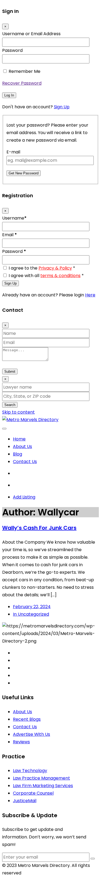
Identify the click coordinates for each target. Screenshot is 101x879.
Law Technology (30, 770)
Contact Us (25, 461)
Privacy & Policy (55, 268)
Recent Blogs (27, 719)
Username (14, 218)
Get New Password (24, 173)
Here (90, 295)
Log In (9, 95)
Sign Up (61, 107)
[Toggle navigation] (4, 428)
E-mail (13, 152)
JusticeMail (24, 801)
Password (12, 50)
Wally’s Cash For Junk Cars (39, 528)
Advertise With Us (31, 734)
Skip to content (18, 412)
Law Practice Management (41, 778)
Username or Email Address (31, 34)
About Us (22, 446)
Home (19, 439)
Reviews (21, 742)
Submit (9, 371)
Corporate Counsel (33, 793)
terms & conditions (60, 275)
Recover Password (21, 83)
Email (9, 235)
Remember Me (24, 71)
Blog (17, 454)
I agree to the (42, 268)
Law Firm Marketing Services (43, 786)
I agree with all (46, 275)
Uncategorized (31, 614)
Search (9, 405)
